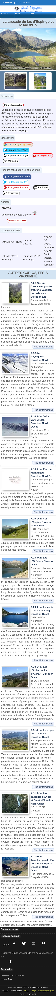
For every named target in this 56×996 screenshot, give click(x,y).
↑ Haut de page (30, 991)
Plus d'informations (43, 346)
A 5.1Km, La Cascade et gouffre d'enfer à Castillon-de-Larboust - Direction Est (42, 290)
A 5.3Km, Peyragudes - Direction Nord (39, 356)
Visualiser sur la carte (17, 221)
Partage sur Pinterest (18, 187)
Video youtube (44, 155)
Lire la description (15, 105)
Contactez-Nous (23, 3)
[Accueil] (28, 8)
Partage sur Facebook (19, 176)
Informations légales (46, 991)
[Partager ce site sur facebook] (14, 943)
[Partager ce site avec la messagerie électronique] (33, 943)
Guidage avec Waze (18, 150)
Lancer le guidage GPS (19, 144)
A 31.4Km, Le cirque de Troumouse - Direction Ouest (42, 733)
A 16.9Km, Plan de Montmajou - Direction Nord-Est (41, 473)
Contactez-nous (9, 929)
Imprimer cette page (18, 155)
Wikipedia (13, 161)
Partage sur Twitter (17, 182)
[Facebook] (10, 961)
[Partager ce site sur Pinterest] (43, 943)
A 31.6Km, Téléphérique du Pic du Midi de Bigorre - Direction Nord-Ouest (42, 863)
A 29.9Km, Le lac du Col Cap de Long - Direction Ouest (42, 610)
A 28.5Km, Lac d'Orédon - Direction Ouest (42, 561)
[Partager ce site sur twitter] (23, 943)
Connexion (7, 3)
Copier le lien (13, 193)
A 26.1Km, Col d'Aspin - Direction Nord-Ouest (41, 522)
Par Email (43, 187)
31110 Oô (6, 208)
